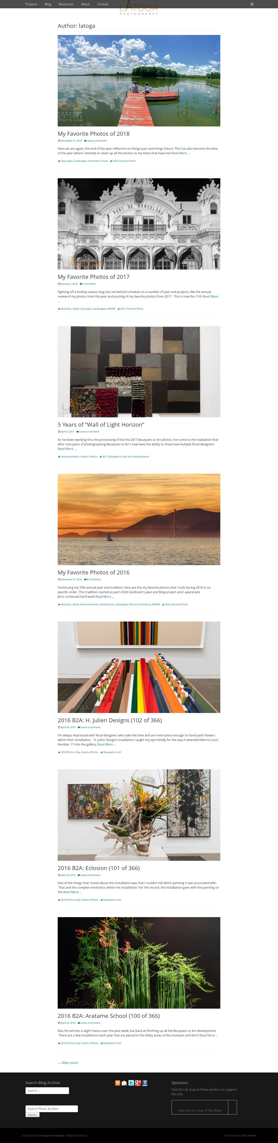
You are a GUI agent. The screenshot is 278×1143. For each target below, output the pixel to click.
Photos (93, 456)
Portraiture (144, 604)
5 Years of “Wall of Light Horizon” (101, 424)
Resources (66, 4)
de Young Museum (138, 456)
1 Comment (89, 283)
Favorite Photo (127, 161)
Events (84, 456)
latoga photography (53, 1135)
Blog (48, 4)
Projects (31, 4)
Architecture (106, 604)
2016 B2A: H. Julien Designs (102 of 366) (110, 720)
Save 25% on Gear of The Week (200, 1110)
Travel (104, 161)
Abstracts (66, 308)
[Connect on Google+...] (138, 1085)
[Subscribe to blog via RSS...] (118, 1085)
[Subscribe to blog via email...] (124, 1085)
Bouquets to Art (118, 456)
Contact (103, 4)
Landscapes (80, 161)
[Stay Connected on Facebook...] (145, 1085)
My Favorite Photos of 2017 (94, 277)
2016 (167, 604)
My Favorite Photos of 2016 (94, 572)
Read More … (180, 153)
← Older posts (68, 1063)
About (85, 4)
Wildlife (111, 308)
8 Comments (94, 579)
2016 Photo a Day (70, 752)
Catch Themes (248, 1135)
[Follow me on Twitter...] (131, 1085)
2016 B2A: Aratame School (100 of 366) (109, 1016)
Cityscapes (67, 161)
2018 (115, 161)
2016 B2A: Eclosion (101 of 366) (99, 868)
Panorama (94, 161)
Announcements (70, 456)
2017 (123, 308)
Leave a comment (97, 140)
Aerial (75, 308)
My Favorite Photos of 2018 (94, 133)
